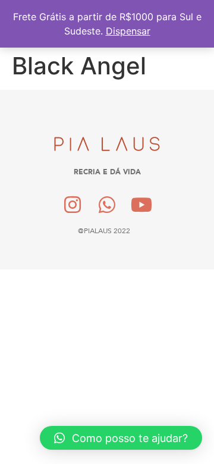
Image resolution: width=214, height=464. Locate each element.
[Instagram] (73, 204)
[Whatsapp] (107, 204)
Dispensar (128, 31)
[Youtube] (141, 204)
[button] (121, 438)
